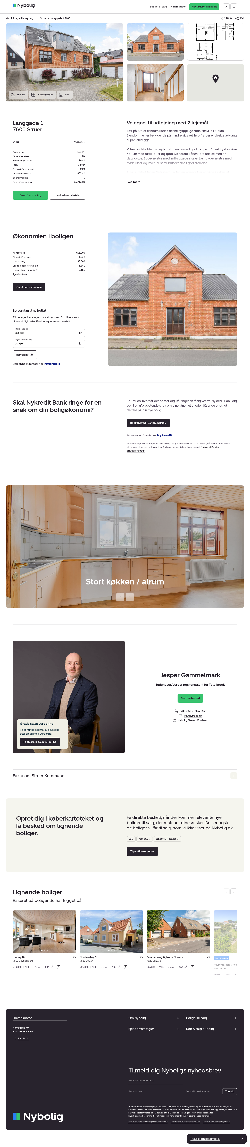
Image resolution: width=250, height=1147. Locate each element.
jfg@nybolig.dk (193, 715)
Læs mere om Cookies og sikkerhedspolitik (148, 1121)
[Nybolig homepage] (38, 1117)
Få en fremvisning (30, 195)
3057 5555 (200, 711)
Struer (43, 18)
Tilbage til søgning (22, 18)
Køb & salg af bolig (200, 1029)
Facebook (23, 1038)
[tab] (42, 950)
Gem (74, 957)
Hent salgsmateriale (67, 195)
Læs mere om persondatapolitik (185, 1121)
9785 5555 (185, 711)
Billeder (21, 94)
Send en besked (190, 698)
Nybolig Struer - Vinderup (193, 720)
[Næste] (130, 597)
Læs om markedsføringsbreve (216, 1121)
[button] (133, 182)
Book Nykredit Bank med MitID (148, 423)
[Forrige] (120, 597)
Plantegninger (45, 94)
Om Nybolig (137, 1018)
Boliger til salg (196, 1018)
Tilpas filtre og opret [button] (142, 851)
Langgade (56, 18)
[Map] (215, 82)
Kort (67, 94)
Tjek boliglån (20, 274)
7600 (67, 18)
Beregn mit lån (25, 354)
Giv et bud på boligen (29, 287)
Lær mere (79, 182)
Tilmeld (229, 1091)
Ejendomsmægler (141, 1029)
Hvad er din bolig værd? (205, 1138)
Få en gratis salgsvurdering (39, 742)
